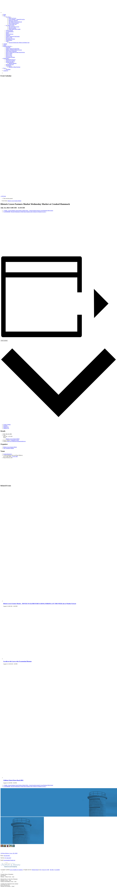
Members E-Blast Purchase (14, 67)
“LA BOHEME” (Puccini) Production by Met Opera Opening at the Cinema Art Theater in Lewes (24, 211)
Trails (7, 41)
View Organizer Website (8, 448)
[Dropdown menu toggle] (11, 46)
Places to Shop (9, 53)
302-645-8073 (7, 855)
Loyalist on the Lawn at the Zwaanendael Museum (17, 661)
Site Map (52, 869)
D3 (40, 869)
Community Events (14, 440)
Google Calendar (7, 424)
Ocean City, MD (45, 869)
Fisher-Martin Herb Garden (14, 29)
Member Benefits (9, 62)
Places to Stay (9, 54)
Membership (6, 58)
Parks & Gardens (12, 27)
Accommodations (9, 31)
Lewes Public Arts (13, 24)
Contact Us (5, 70)
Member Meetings (12, 63)
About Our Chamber (10, 60)
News (4, 68)
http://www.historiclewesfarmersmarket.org (16, 441)
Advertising (8, 65)
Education (8, 47)
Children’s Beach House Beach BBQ (13, 780)
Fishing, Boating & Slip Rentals (13, 36)
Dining (7, 32)
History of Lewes (12, 18)
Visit (4, 15)
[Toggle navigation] (1, 12)
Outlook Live (6, 428)
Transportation (9, 40)
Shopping (8, 35)
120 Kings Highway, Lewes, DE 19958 (9, 853)
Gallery (4, 45)
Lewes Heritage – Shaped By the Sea (17, 19)
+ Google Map (14, 456)
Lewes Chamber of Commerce (16, 869)
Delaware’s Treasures (13, 20)
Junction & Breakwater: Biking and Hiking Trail (19, 42)
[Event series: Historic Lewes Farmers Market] (18, 606)
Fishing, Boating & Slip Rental (12, 48)
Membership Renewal (10, 59)
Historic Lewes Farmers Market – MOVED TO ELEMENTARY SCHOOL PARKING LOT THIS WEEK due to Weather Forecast (39, 603)
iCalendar (5, 425)
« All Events (3, 196)
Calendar (5, 43)
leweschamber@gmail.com (9, 860)
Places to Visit (9, 37)
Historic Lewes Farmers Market (13, 438)
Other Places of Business (11, 51)
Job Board (8, 69)
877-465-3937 (8, 857)
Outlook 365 (6, 427)
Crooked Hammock (7, 454)
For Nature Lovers (10, 25)
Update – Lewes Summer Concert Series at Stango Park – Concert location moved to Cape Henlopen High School (28, 210)
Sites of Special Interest (14, 23)
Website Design (35, 869)
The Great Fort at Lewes (14, 26)
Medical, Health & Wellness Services (14, 49)
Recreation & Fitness (10, 38)
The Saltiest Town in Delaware (15, 21)
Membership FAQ (10, 64)
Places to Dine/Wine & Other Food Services (15, 52)
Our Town (8, 16)
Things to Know (9, 30)
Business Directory (7, 46)
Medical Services (9, 34)
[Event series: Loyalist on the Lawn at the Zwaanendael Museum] (18, 664)
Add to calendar (4, 340)
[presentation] (59, 601)
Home (4, 14)
